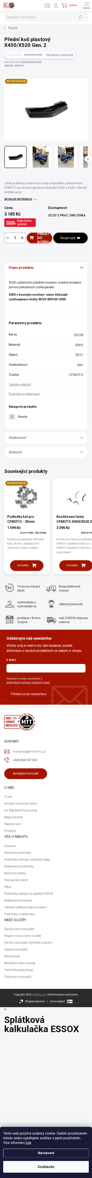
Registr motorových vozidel (22, 936)
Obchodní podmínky (17, 852)
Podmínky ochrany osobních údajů (27, 859)
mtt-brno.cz (39, 994)
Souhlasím (46, 1167)
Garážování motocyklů (19, 929)
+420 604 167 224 (25, 760)
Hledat (80, 17)
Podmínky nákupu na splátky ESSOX (28, 893)
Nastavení (46, 1153)
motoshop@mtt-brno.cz (29, 751)
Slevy (8, 887)
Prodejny (10, 830)
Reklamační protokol (18, 900)
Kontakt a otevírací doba (20, 803)
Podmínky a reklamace (24, 394)
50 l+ (79, 355)
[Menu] (86, 5)
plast (79, 345)
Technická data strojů (18, 970)
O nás (8, 796)
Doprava (10, 846)
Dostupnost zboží (16, 880)
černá (78, 335)
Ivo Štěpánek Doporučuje (20, 810)
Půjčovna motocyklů (17, 976)
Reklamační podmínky (19, 866)
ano (80, 365)
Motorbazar (12, 956)
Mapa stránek (13, 817)
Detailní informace (18, 199)
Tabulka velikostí (20, 384)
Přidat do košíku (43, 238)
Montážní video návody (19, 963)
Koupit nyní (68, 238)
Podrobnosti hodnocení (59, 54)
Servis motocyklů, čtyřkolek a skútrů (28, 942)
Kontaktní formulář (26, 773)
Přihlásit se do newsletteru (29, 694)
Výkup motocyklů (15, 949)
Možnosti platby (15, 873)
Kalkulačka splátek (24, 222)
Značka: (14, 66)
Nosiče (22, 416)
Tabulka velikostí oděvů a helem (25, 907)
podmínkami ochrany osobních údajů (28, 682)
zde (28, 1143)
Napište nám (12, 824)
